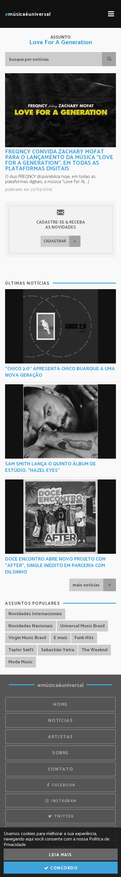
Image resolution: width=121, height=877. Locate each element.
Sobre (60, 753)
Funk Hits (84, 638)
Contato (60, 769)
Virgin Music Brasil (27, 638)
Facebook (63, 785)
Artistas (60, 737)
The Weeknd (94, 650)
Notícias (60, 720)
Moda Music (20, 662)
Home (60, 704)
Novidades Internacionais (35, 614)
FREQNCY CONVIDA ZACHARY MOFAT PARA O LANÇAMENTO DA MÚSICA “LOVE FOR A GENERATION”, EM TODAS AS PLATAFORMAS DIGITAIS (59, 160)
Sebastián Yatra (57, 650)
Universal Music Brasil (82, 626)
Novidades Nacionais (30, 626)
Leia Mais (60, 854)
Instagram (63, 801)
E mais (60, 638)
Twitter (63, 816)
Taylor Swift (20, 650)
